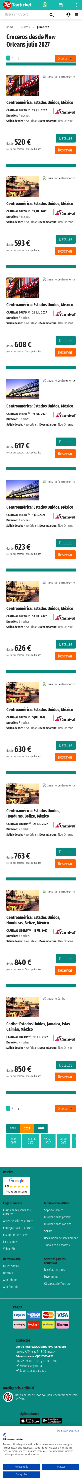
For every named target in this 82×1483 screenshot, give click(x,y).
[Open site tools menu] (76, 5)
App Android (11, 1287)
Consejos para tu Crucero (18, 1228)
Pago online (51, 1277)
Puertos (25, 27)
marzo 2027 (48, 1141)
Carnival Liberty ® (18, 824)
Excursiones (10, 1242)
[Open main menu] (76, 14)
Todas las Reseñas (16, 1191)
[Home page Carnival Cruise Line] (65, 110)
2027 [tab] (27, 1128)
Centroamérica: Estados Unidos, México (39, 102)
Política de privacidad (68, 1431)
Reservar (65, 150)
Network (8, 1273)
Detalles (65, 138)
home (9, 27)
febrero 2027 (30, 1141)
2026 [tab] (13, 1128)
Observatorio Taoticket (57, 1284)
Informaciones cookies (57, 1224)
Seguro (48, 1231)
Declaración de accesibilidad (61, 1238)
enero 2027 (14, 1141)
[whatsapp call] (45, 5)
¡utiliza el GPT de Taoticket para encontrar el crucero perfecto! (46, 1397)
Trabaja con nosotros (57, 1245)
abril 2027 (63, 1141)
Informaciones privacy (57, 1217)
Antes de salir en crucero (18, 1221)
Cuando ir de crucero (15, 1235)
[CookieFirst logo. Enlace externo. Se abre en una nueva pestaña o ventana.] (4, 1435)
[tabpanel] (41, 1141)
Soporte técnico (53, 1210)
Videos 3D (9, 1249)
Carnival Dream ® (18, 110)
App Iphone (10, 1280)
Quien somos (11, 1266)
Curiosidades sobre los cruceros (17, 1212)
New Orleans (31, 121)
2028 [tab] (41, 1128)
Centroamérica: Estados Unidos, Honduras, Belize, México (33, 813)
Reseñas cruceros (54, 1270)
